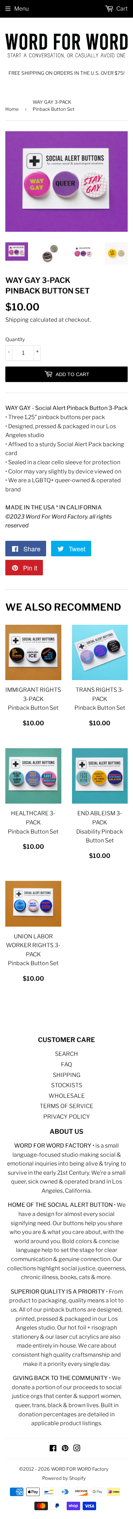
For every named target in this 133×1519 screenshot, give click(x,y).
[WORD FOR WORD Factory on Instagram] (77, 1449)
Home (12, 109)
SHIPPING (67, 1075)
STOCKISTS (66, 1085)
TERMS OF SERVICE (66, 1106)
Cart (121, 8)
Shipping (17, 319)
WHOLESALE (67, 1096)
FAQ (66, 1064)
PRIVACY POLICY (66, 1116)
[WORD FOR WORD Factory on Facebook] (53, 1449)
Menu (21, 8)
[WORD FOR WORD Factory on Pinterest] (65, 1449)
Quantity (15, 339)
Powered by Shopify (64, 1478)
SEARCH (66, 1054)
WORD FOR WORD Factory (80, 1469)
